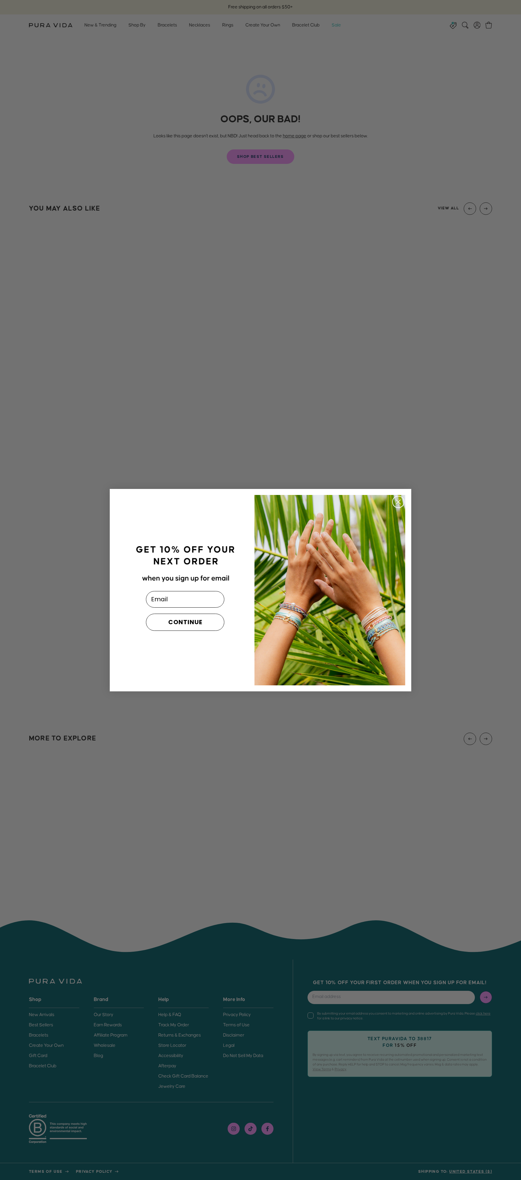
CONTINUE (185, 622)
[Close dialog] (398, 501)
